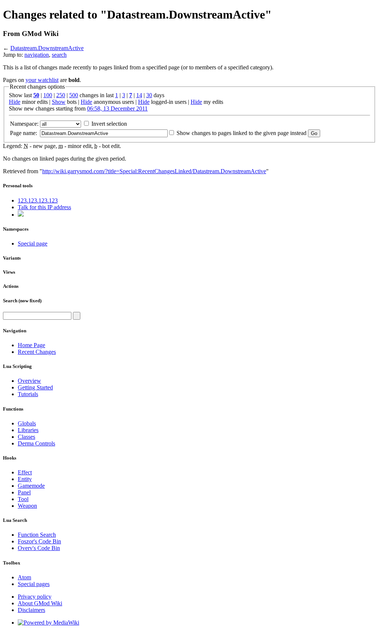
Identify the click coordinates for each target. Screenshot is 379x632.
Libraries (28, 430)
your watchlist (42, 80)
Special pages (34, 584)
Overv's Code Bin (39, 548)
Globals (27, 423)
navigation (36, 55)
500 (73, 95)
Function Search (37, 534)
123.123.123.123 (38, 200)
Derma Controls (36, 443)
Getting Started (35, 387)
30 (149, 95)
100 (47, 95)
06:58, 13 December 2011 (117, 108)
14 (139, 95)
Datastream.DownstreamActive (47, 48)
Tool (23, 499)
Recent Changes (37, 352)
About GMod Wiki (40, 603)
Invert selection (109, 124)
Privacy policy (34, 596)
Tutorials (28, 394)
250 (60, 95)
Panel (24, 492)
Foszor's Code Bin (39, 541)
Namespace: (24, 124)
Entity (25, 479)
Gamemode (31, 486)
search (59, 55)
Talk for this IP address (44, 207)
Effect (25, 472)
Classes (26, 437)
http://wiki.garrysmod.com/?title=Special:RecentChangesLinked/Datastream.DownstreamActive (154, 171)
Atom (24, 577)
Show (59, 102)
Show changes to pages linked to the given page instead (241, 133)
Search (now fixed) (22, 300)
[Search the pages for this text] (76, 316)
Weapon (27, 506)
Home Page (31, 345)
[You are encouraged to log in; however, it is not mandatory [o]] (21, 214)
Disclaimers (31, 610)
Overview (29, 381)
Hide (14, 102)
